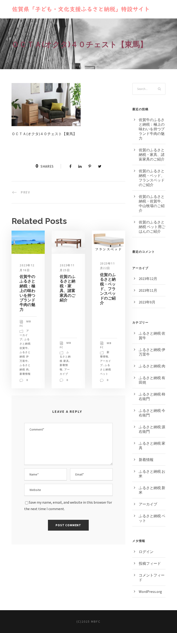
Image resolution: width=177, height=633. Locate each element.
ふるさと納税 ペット (105, 369)
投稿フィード (150, 563)
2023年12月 (148, 278)
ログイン (146, 551)
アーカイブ (24, 335)
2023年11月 (148, 290)
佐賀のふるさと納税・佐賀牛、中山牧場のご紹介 (152, 203)
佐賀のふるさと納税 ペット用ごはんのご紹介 (152, 227)
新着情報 (25, 373)
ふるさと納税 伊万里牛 (25, 356)
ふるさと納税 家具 (65, 356)
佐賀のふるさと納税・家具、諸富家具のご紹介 (67, 288)
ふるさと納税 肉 (152, 366)
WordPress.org (150, 591)
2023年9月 (147, 302)
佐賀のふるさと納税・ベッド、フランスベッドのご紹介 (108, 288)
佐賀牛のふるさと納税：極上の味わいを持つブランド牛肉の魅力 (27, 293)
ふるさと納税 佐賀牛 (25, 343)
